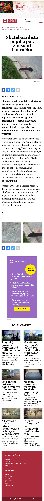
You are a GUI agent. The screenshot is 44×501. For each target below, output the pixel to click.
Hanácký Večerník (10, 20)
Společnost (8, 481)
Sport (6, 483)
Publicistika (9, 485)
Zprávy (16, 27)
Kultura (7, 479)
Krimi (22, 27)
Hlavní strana (8, 27)
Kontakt (7, 461)
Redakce (7, 459)
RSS (7, 466)
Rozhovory (8, 476)
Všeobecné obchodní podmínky (15, 463)
